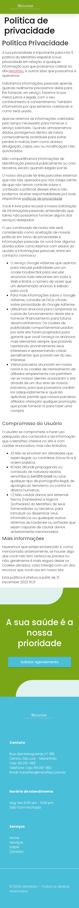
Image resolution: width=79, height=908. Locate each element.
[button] (71, 7)
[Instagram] (32, 726)
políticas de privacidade (42, 198)
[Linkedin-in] (41, 726)
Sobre (14, 847)
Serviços (16, 842)
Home (14, 838)
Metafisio (16, 71)
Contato (16, 851)
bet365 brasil (41, 476)
